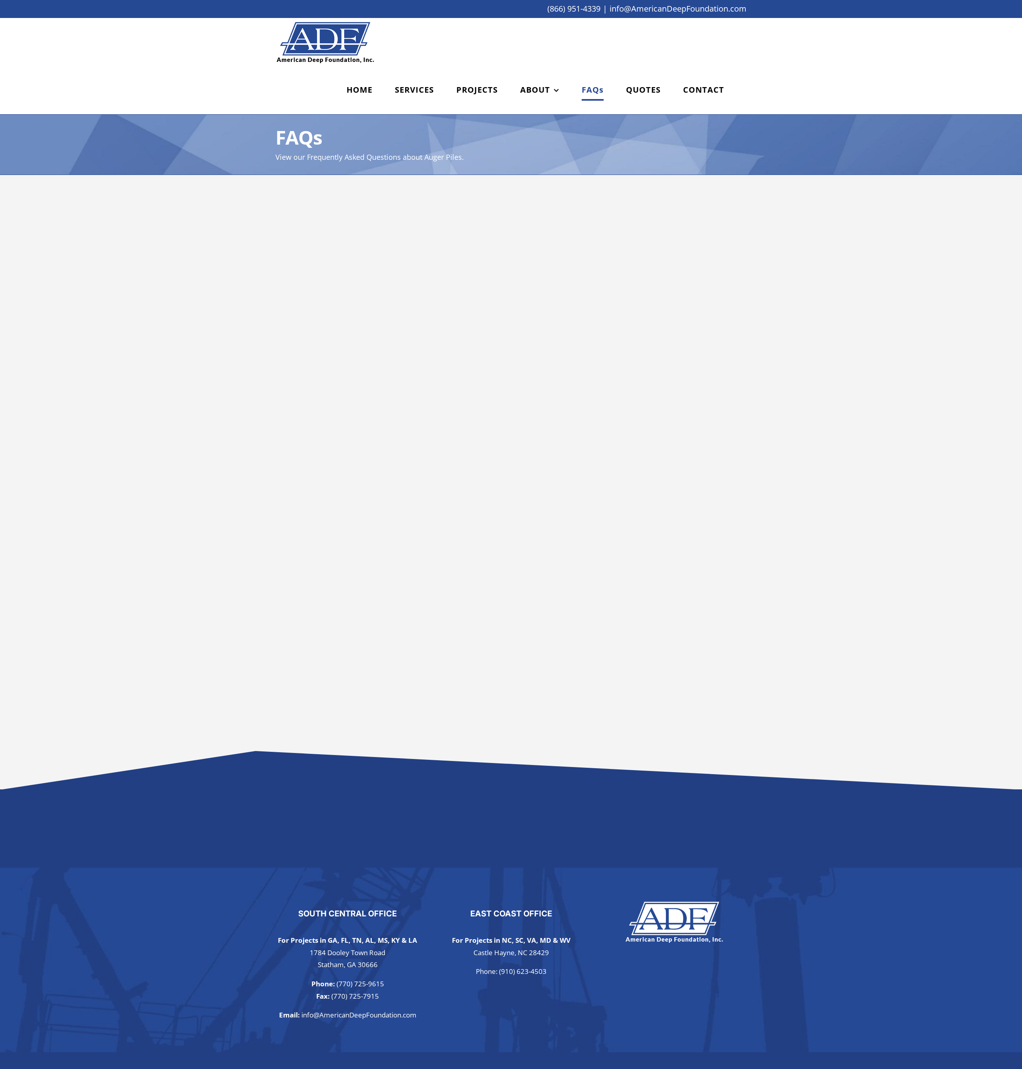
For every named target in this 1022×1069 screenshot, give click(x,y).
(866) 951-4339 (573, 8)
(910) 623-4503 (523, 971)
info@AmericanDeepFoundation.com (678, 8)
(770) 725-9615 (360, 983)
